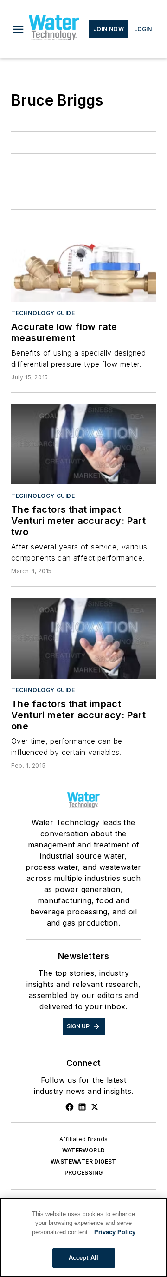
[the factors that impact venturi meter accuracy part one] (83, 638)
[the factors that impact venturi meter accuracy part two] (83, 444)
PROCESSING (83, 1172)
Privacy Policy (114, 1232)
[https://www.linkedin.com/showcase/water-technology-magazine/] (82, 1107)
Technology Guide (43, 313)
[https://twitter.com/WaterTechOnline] (94, 1107)
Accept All (83, 1257)
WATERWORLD (83, 1150)
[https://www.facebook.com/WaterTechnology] (69, 1107)
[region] (83, 1237)
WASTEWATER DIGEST (83, 1161)
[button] (18, 29)
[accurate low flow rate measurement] (83, 261)
